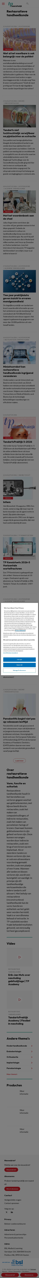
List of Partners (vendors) (10, 653)
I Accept (19, 659)
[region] (19, 639)
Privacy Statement (20, 630)
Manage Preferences (19, 670)
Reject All (19, 665)
